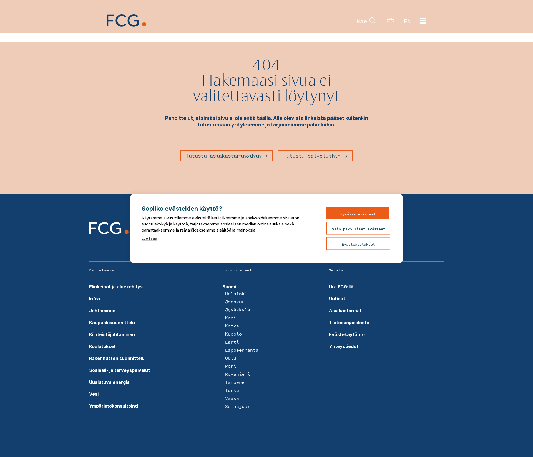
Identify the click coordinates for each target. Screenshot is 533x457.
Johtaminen (102, 310)
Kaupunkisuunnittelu (112, 322)
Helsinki (236, 293)
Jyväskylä (237, 309)
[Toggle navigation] (423, 21)
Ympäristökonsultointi (113, 406)
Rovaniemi (237, 373)
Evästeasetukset (358, 244)
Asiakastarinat (345, 310)
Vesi (94, 394)
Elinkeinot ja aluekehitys (116, 287)
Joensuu (235, 301)
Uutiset (337, 298)
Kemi (230, 317)
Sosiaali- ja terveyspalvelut (119, 370)
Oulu (230, 357)
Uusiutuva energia (109, 382)
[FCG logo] (109, 232)
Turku (232, 390)
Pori (230, 365)
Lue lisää (149, 238)
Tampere (235, 382)
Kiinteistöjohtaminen (112, 334)
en (407, 21)
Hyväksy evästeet (358, 214)
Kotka (232, 325)
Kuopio (233, 333)
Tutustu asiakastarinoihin (223, 155)
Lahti (232, 341)
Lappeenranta (241, 349)
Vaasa (232, 398)
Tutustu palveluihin (312, 155)
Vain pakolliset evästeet (358, 229)
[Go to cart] (390, 21)
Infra (94, 298)
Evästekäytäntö (347, 334)
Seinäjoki (237, 406)
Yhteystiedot (343, 346)
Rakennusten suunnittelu (117, 358)
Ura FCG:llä (341, 287)
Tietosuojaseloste (349, 322)
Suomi (229, 287)
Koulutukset (102, 346)
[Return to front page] (126, 25)
